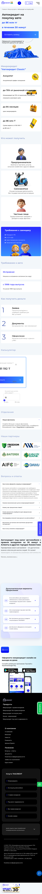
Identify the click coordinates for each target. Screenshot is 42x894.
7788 (30, 3)
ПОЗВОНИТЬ (40, 708)
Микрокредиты (12, 9)
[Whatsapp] (39, 784)
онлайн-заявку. (13, 628)
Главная (4, 9)
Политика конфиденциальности (13, 863)
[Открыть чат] (39, 873)
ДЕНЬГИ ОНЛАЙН (40, 528)
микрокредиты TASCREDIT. (17, 620)
